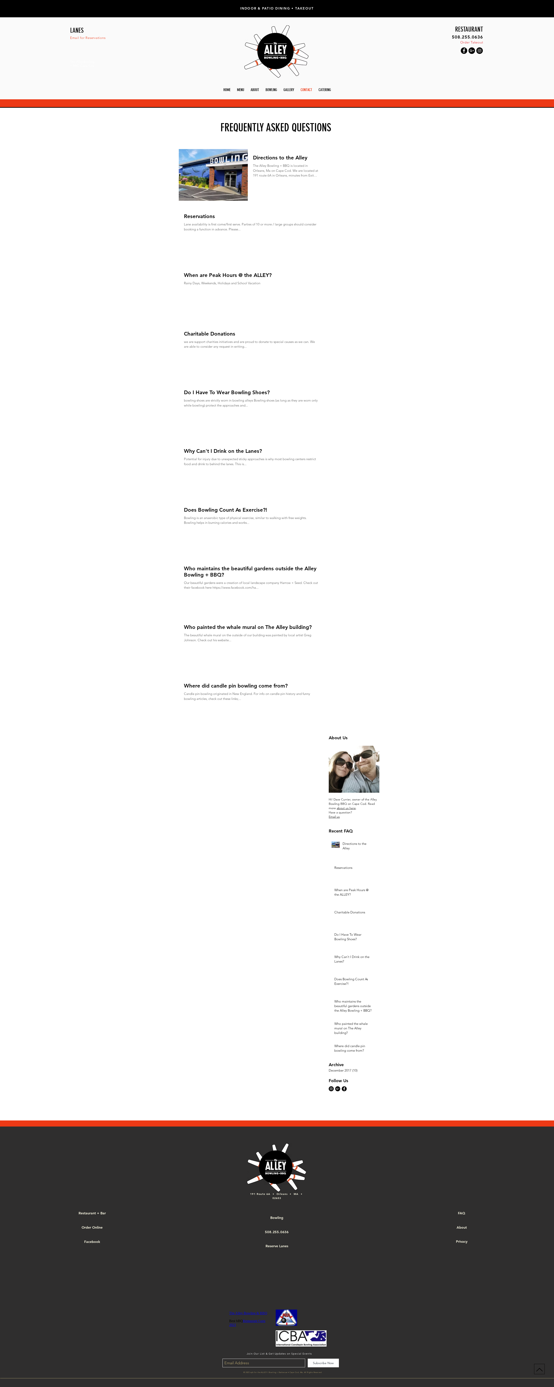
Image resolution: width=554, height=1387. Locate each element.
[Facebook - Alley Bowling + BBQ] (464, 50)
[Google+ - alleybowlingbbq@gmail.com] (472, 50)
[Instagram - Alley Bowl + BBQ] (479, 50)
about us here (346, 808)
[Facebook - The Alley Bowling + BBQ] (344, 1088)
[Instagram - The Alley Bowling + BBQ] (331, 1088)
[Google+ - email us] (337, 1088)
